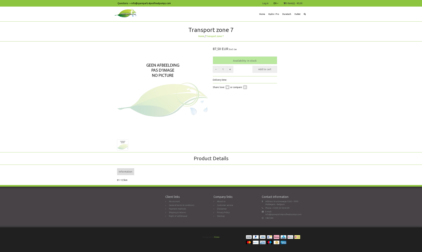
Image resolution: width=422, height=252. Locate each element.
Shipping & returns (177, 212)
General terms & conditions (181, 205)
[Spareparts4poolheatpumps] (127, 11)
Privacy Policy (223, 212)
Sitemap (221, 216)
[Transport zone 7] (163, 88)
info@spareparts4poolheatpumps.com (283, 214)
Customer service (225, 205)
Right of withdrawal (178, 216)
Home (262, 14)
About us (221, 201)
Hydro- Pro (273, 14)
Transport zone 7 (215, 36)
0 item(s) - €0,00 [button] (294, 3)
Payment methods (177, 209)
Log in (265, 3)
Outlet (297, 14)
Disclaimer (222, 209)
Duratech (286, 14)
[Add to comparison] (245, 87)
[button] (304, 14)
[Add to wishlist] (227, 87)
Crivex (216, 237)
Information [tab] (125, 171)
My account (174, 201)
